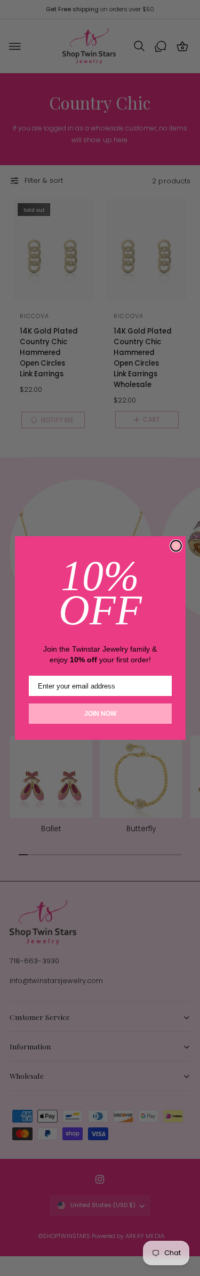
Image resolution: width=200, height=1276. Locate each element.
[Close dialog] (176, 545)
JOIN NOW (100, 713)
